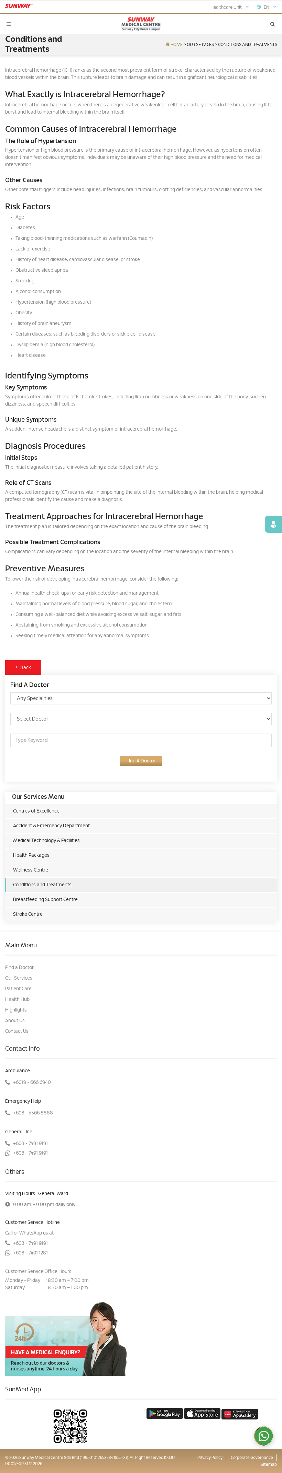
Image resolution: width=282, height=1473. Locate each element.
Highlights (16, 1010)
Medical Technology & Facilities (46, 840)
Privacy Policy (210, 1458)
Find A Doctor (141, 761)
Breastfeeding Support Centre (45, 899)
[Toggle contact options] (263, 1436)
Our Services (200, 45)
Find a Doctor (19, 967)
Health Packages (31, 855)
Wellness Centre (30, 870)
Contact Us (17, 1031)
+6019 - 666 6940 (32, 1082)
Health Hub (17, 999)
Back (24, 667)
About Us (15, 1020)
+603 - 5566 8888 (33, 1113)
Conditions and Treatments (42, 884)
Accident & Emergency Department (51, 825)
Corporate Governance (252, 1458)
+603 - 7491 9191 (30, 1143)
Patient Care (18, 988)
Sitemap (269, 1464)
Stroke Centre (28, 914)
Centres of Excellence (36, 811)
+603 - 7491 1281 (30, 1253)
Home (176, 45)
